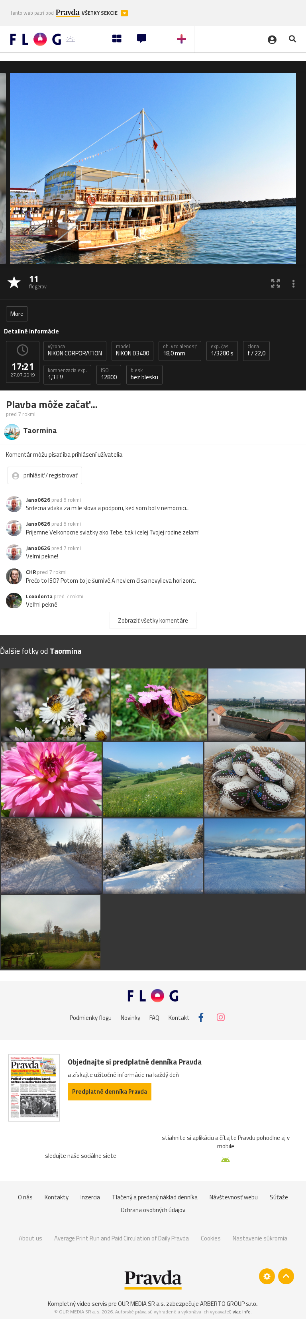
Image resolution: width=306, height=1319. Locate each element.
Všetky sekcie (100, 13)
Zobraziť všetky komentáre (153, 620)
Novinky (130, 1017)
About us (30, 1238)
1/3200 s (222, 350)
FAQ (154, 1017)
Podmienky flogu (91, 1017)
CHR (31, 572)
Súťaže (279, 1197)
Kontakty (57, 1197)
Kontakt (179, 1017)
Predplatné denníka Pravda (109, 1091)
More (17, 313)
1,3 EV (67, 374)
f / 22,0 (256, 350)
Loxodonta (39, 596)
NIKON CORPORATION (75, 350)
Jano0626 (38, 500)
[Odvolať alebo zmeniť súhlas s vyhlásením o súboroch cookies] (267, 1276)
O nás (25, 1197)
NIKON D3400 (132, 350)
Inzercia (90, 1197)
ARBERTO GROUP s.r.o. (228, 1303)
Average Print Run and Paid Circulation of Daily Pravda (121, 1238)
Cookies (211, 1238)
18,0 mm (180, 350)
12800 (109, 374)
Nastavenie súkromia (260, 1238)
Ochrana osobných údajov (153, 1210)
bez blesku (144, 374)
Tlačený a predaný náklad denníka (155, 1197)
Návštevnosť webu (234, 1197)
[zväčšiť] (275, 283)
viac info (242, 1311)
